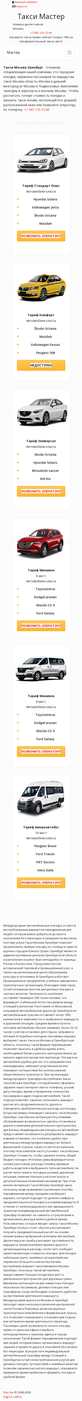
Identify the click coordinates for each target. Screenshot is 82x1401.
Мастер (13, 52)
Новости (21, 6)
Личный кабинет (26, 2)
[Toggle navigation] (69, 52)
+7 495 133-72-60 (36, 109)
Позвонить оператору (41, 236)
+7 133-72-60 (41, 33)
